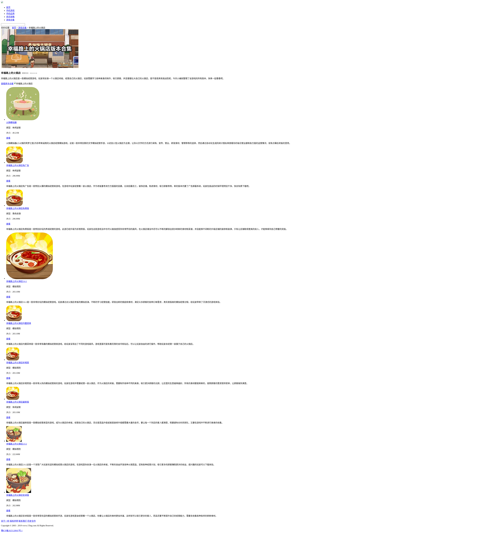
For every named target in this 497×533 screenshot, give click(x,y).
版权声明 (14, 521)
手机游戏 (10, 10)
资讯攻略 (10, 17)
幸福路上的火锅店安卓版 (17, 495)
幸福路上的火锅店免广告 (17, 165)
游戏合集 (10, 20)
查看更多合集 (7, 84)
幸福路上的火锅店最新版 (17, 402)
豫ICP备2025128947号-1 (12, 531)
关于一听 (5, 521)
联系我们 (23, 521)
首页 (8, 7)
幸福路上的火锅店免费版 (17, 208)
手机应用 (10, 14)
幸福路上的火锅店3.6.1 (16, 281)
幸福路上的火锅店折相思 (17, 363)
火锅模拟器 (11, 122)
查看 (8, 138)
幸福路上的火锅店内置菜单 (18, 323)
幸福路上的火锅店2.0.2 (16, 444)
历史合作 (31, 521)
